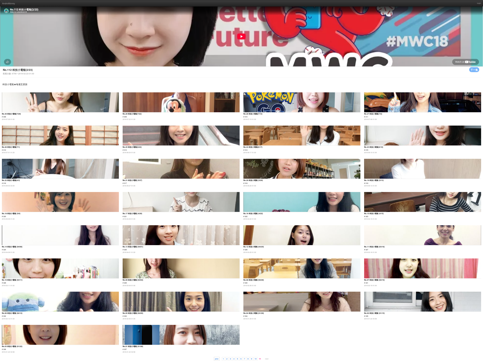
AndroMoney (8, 3)
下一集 (474, 69)
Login (479, 3)
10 (256, 358)
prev (216, 358)
